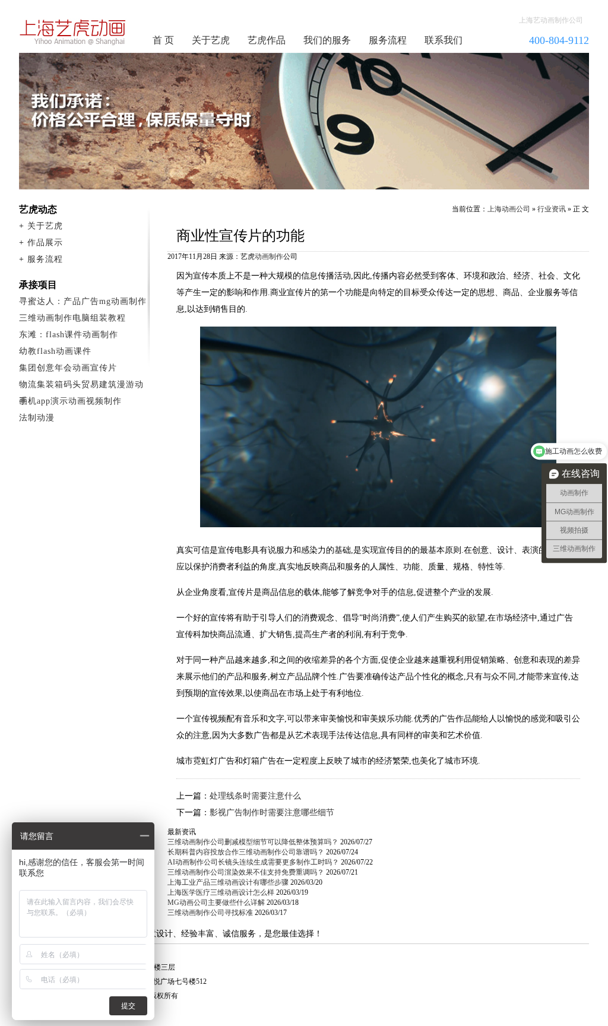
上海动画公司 (508, 209)
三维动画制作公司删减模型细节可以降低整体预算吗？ (252, 842)
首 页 (163, 40)
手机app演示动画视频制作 (70, 401)
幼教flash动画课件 (55, 351)
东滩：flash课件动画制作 (68, 334)
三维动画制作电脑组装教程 (72, 318)
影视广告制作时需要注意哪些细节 (272, 812)
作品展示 (45, 242)
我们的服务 (327, 40)
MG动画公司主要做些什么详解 (216, 902)
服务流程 (388, 40)
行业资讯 (551, 209)
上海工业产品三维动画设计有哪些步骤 (228, 882)
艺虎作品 (267, 40)
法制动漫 (37, 417)
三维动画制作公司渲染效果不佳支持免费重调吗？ (245, 872)
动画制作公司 (73, 32)
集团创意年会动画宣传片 (68, 367)
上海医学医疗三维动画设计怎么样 (220, 892)
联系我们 (444, 40)
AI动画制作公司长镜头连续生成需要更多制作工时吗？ (253, 862)
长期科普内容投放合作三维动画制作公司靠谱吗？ (245, 852)
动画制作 (269, 256)
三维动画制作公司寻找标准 (210, 912)
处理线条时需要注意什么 (255, 795)
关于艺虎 (211, 40)
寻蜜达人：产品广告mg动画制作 (83, 301)
